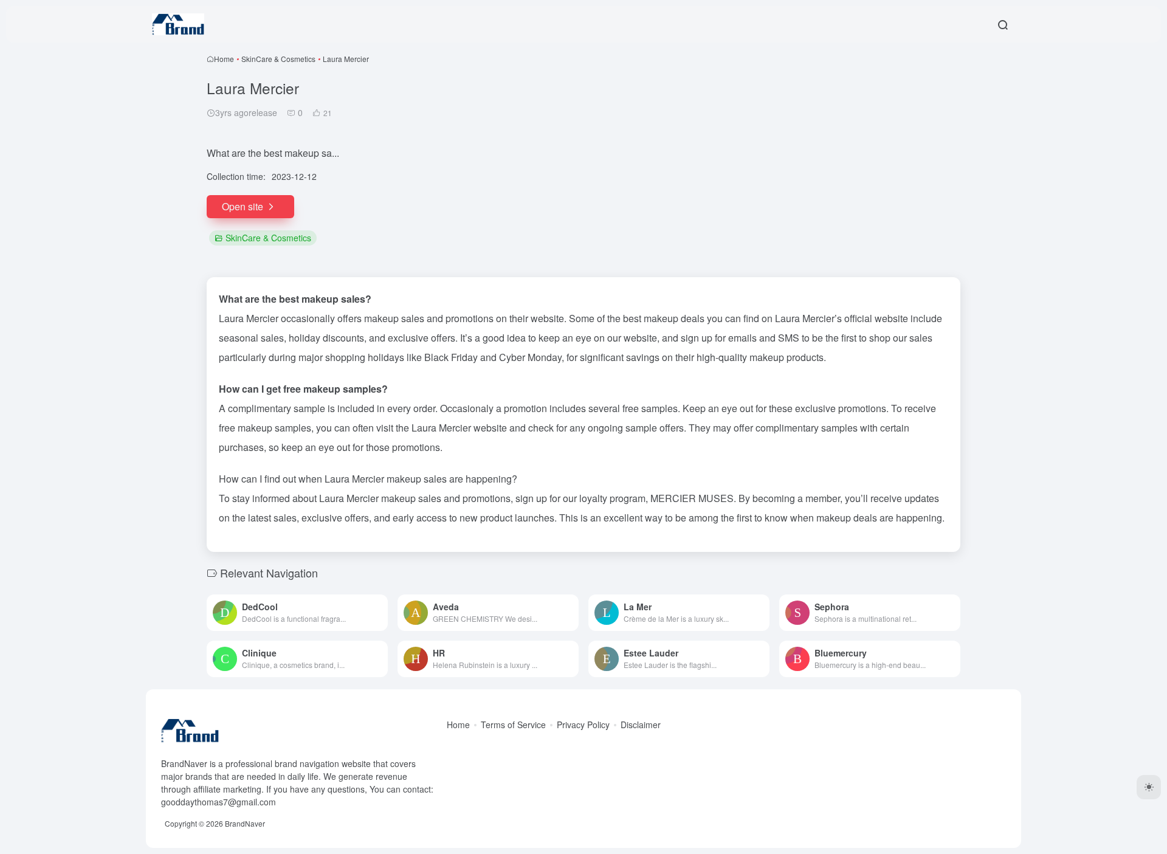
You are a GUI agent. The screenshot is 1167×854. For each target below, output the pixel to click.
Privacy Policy (583, 724)
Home (224, 58)
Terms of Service (513, 724)
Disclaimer (641, 724)
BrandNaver (245, 823)
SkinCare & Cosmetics (278, 58)
